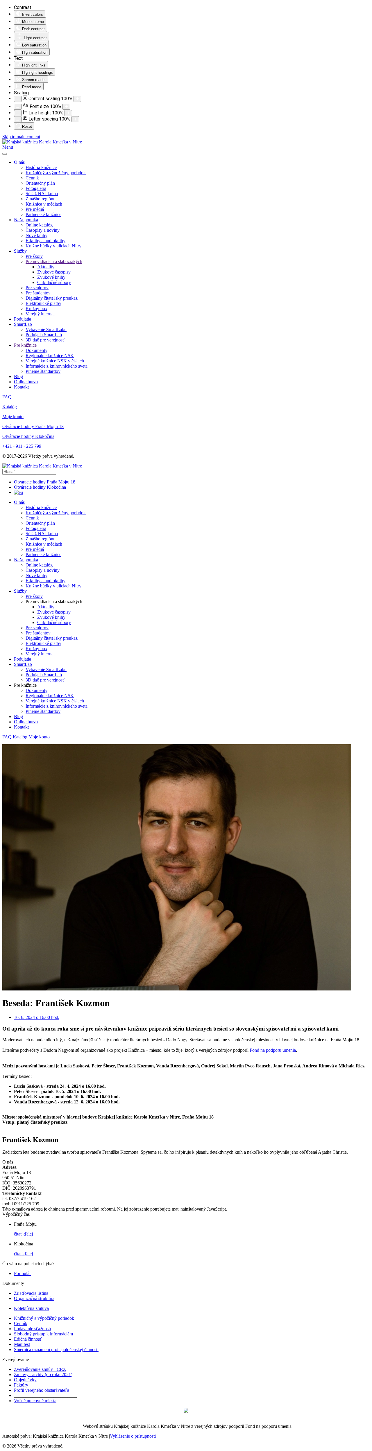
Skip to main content (21, 136)
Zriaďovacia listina (31, 1293)
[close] (4, 154)
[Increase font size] (66, 107)
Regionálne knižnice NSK (50, 355)
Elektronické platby (43, 303)
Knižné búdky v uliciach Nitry (53, 245)
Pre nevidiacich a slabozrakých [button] (54, 601)
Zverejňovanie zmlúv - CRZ (40, 1369)
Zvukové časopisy (54, 271)
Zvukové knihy (51, 277)
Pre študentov (38, 292)
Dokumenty (36, 350)
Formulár (22, 1273)
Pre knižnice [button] (25, 685)
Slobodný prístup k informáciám (43, 1333)
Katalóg (9, 406)
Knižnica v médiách (44, 204)
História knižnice (41, 167)
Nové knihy (36, 235)
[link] (273, 1050)
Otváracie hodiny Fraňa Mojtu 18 (33, 426)
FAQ (7, 396)
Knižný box (36, 308)
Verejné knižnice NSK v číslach (55, 360)
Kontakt (21, 386)
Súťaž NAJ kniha (42, 193)
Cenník (32, 177)
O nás (19, 162)
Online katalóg (39, 224)
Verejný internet (40, 313)
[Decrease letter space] (18, 119)
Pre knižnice (25, 345)
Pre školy (34, 256)
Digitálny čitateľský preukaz (52, 298)
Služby (20, 251)
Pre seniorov (37, 287)
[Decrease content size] (18, 99)
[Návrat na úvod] (42, 141)
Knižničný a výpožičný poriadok (56, 172)
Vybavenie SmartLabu (46, 329)
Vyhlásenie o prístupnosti (133, 1436)
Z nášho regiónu (41, 198)
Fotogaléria (36, 188)
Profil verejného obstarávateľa (41, 1390)
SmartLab (23, 324)
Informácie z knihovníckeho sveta (56, 366)
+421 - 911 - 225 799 (21, 446)
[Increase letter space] (75, 119)
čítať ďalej (23, 1233)
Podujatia (22, 319)
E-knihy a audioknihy (45, 240)
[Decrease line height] (18, 113)
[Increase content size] (77, 99)
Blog (18, 376)
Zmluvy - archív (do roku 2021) (43, 1374)
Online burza (26, 381)
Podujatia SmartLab (44, 334)
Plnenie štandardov (43, 371)
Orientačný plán (40, 183)
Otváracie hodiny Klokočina (28, 436)
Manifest (22, 1344)
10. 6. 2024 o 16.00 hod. (36, 1017)
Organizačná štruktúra (34, 1298)
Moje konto (13, 416)
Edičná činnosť (28, 1339)
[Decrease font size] (18, 107)
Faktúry (21, 1384)
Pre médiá (35, 209)
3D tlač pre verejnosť (45, 339)
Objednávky (25, 1379)
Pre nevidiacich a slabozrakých (54, 261)
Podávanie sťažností (32, 1328)
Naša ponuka (26, 219)
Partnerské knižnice (43, 214)
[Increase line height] (68, 113)
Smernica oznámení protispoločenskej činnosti (56, 1349)
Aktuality (45, 266)
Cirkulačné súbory (54, 282)
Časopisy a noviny (43, 230)
